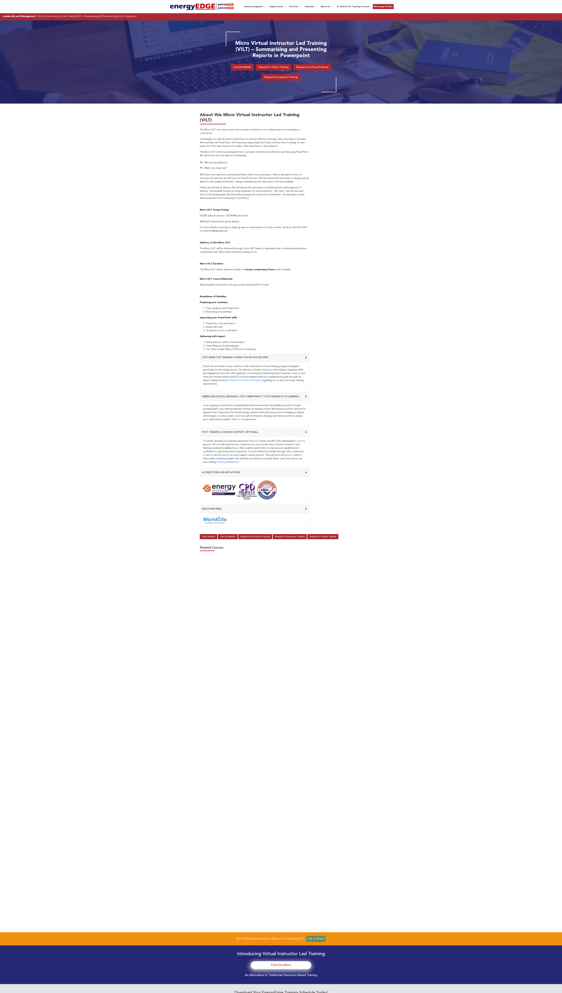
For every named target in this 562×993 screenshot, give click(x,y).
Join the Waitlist (242, 67)
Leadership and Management (19, 16)
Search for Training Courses (355, 7)
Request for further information (245, 380)
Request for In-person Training (281, 77)
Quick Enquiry (208, 537)
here (239, 419)
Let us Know (316, 938)
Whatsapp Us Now (383, 7)
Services (293, 7)
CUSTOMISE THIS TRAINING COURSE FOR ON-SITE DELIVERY (235, 357)
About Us (325, 7)
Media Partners (211, 509)
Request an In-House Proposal (312, 67)
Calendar (309, 7)
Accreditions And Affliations (221, 472)
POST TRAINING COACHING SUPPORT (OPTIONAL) (230, 432)
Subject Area (276, 7)
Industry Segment (253, 7)
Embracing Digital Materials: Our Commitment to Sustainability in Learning (250, 397)
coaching (300, 441)
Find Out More (281, 965)
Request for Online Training (273, 67)
